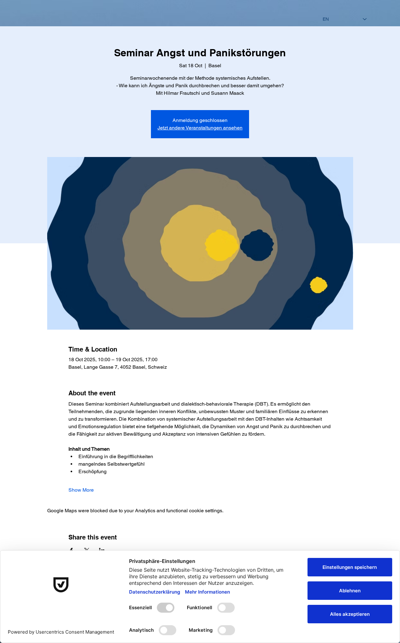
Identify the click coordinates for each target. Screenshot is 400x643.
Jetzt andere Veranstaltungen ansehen (200, 128)
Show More (81, 490)
